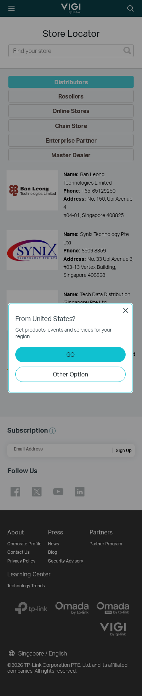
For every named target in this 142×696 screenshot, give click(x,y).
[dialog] (71, 348)
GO (70, 354)
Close (126, 310)
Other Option (70, 374)
